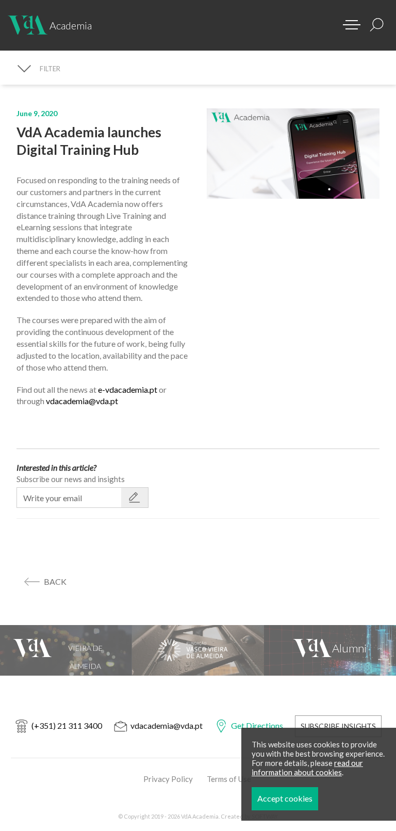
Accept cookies (284, 798)
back (55, 581)
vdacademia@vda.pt (82, 401)
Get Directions (257, 725)
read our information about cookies (307, 767)
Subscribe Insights (338, 726)
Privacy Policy (168, 779)
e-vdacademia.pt (128, 389)
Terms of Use (229, 779)
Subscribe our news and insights (70, 479)
